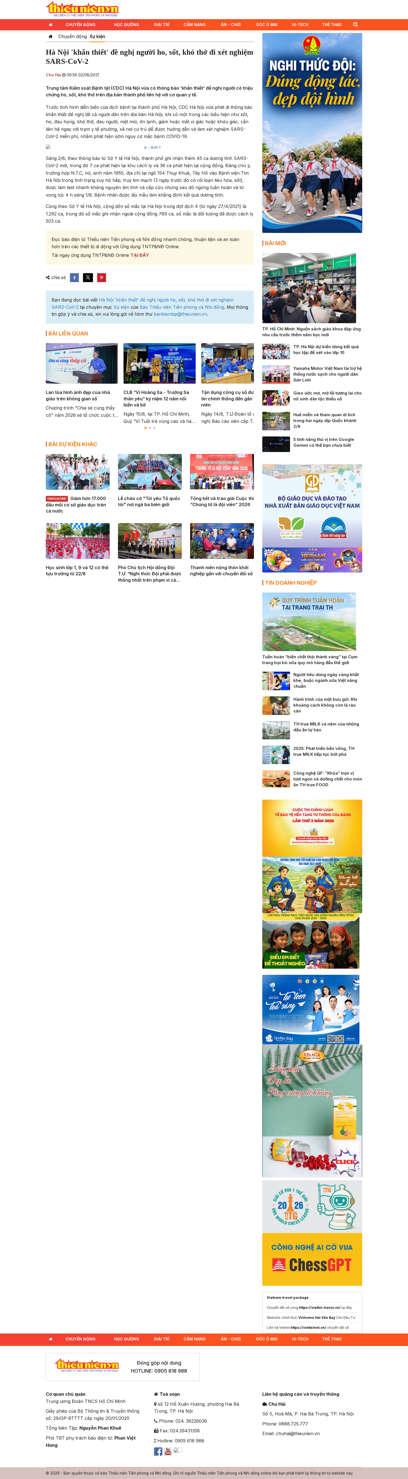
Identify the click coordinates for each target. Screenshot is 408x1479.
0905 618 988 (170, 1371)
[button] (355, 24)
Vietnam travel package (288, 1297)
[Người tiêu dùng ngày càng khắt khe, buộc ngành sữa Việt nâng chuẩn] (276, 680)
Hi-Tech (300, 24)
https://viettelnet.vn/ (308, 1327)
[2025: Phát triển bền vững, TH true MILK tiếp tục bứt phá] (276, 754)
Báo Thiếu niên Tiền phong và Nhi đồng (182, 307)
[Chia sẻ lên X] (88, 277)
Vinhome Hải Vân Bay (316, 1317)
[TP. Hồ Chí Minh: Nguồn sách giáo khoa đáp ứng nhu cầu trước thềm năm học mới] (309, 287)
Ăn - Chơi (231, 24)
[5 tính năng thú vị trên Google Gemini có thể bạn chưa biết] (276, 443)
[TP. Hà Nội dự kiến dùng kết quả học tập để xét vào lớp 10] (276, 351)
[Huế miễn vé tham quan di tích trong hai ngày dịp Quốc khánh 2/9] (276, 420)
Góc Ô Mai (267, 24)
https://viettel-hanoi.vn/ (320, 1307)
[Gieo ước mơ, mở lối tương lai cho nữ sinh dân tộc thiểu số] (276, 397)
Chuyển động (80, 24)
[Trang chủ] (51, 36)
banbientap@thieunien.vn (180, 314)
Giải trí (161, 24)
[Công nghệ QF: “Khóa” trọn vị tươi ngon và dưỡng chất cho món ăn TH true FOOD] (276, 778)
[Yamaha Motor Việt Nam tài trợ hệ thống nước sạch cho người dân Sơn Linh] (276, 374)
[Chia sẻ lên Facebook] (74, 277)
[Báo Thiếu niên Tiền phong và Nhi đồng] (82, 9)
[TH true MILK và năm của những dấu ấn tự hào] (276, 729)
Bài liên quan (68, 333)
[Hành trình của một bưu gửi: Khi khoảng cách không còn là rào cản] (276, 705)
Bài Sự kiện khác (73, 444)
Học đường (126, 24)
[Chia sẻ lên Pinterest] (101, 277)
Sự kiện (97, 36)
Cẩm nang (194, 24)
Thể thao (332, 24)
